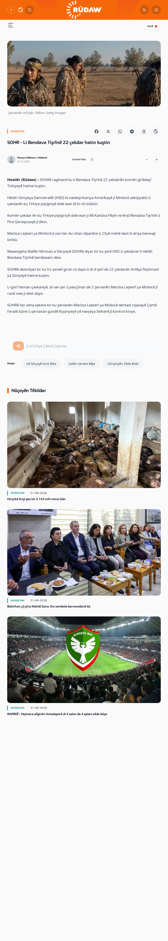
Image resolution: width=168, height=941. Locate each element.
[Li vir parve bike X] (108, 131)
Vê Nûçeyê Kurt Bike (41, 363)
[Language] (20, 9)
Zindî (150, 26)
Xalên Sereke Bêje (82, 363)
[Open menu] (10, 26)
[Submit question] (18, 346)
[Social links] (10, 9)
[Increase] (156, 159)
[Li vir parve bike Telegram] (132, 131)
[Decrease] (146, 159)
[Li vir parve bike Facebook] (96, 131)
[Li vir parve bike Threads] (144, 131)
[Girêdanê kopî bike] (156, 131)
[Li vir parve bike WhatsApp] (120, 131)
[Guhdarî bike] (92, 159)
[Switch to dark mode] (144, 9)
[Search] (29, 9)
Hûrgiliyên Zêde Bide (122, 363)
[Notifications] (156, 9)
